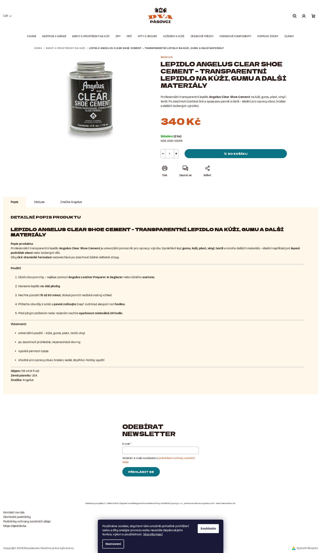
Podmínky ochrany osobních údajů (27, 521)
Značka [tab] (71, 202)
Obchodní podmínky (17, 517)
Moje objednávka (14, 526)
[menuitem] (31, 36)
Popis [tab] (15, 202)
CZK (5, 15)
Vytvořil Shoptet (307, 548)
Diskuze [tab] (39, 202)
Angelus (167, 57)
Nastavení (113, 544)
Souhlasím (208, 528)
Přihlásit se (141, 472)
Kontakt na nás (14, 512)
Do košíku (238, 154)
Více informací (153, 534)
